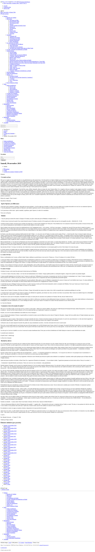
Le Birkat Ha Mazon (11, 110)
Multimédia (6, 117)
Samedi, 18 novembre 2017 (10, 444)
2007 (8, 473)
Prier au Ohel (13, 58)
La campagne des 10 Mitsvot (16, 44)
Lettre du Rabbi (13, 53)
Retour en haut (5, 489)
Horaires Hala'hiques (25, 2)
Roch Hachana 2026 (14, 21)
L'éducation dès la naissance (16, 46)
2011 (8, 462)
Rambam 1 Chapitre (14, 90)
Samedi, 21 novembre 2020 (10, 439)
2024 (8, 429)
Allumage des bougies (15, 37)
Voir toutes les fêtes (14, 20)
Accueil (5, 5)
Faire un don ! (5, 13)
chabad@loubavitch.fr (44, 545)
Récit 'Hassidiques (11, 108)
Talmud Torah (10, 100)
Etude (5, 84)
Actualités (6, 122)
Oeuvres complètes (11, 109)
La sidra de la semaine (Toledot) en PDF (13, 171)
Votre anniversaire (14, 45)
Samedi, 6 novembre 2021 (10, 436)
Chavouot (12, 33)
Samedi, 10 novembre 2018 (10, 442)
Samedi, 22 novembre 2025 (10, 425)
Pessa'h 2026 (13, 31)
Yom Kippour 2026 (14, 23)
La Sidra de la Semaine (12, 93)
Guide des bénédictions (12, 73)
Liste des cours (10, 101)
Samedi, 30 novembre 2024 (10, 428)
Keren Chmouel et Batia (12, 82)
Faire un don (7, 8)
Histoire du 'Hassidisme (12, 114)
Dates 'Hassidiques (14, 41)
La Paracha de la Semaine (13, 94)
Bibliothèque (7, 104)
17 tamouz (12, 78)
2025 (8, 427)
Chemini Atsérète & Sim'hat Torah (18, 25)
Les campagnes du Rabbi (12, 43)
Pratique (5, 16)
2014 (8, 454)
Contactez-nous (7, 7)
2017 (8, 446)
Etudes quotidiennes (11, 85)
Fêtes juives (9, 19)
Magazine (9, 106)
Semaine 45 (6, 463)
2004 (8, 478)
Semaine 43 (6, 455)
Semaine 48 (6, 461)
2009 (8, 468)
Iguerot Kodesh (10, 105)
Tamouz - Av (10, 74)
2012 (8, 459)
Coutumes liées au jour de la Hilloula (18, 54)
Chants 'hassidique (11, 116)
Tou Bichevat (13, 28)
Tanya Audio (13, 88)
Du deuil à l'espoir (14, 76)
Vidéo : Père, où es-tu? (15, 68)
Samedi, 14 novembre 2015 (10, 450)
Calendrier (9, 35)
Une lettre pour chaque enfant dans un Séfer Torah (21, 48)
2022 (8, 435)
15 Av (11, 81)
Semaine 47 (6, 466)
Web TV (9, 118)
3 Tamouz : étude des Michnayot (17, 56)
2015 (8, 451)
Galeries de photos (11, 120)
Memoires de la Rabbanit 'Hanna (14, 113)
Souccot (11, 24)
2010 (8, 465)
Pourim (11, 29)
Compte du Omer (14, 32)
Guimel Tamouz (10, 50)
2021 (8, 437)
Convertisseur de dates (15, 39)
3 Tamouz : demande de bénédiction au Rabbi (20, 70)
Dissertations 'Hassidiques (13, 112)
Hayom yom (12, 86)
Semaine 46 (6, 458)
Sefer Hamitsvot (13, 89)
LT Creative (21, 542)
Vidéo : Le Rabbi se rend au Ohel (17, 65)
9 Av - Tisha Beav (14, 80)
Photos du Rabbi (13, 69)
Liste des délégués (11, 97)
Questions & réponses (12, 96)
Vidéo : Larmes (13, 66)
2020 (8, 440)
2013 (8, 457)
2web (10, 542)
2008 (8, 470)
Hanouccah (12, 27)
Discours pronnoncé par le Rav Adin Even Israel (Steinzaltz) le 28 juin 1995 (27, 62)
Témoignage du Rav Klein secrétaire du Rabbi (20, 60)
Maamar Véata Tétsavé (15, 57)
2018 (8, 443)
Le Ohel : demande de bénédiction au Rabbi (17, 49)
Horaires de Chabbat (11, 17)
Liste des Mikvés (10, 72)
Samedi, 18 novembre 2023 (10, 431)
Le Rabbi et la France (15, 64)
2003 (8, 481)
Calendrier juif (13, 36)
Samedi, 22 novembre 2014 (10, 452)
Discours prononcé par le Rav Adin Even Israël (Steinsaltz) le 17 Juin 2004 (27, 61)
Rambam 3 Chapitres (14, 92)
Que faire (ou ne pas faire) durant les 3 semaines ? (21, 77)
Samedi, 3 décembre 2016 (10, 447)
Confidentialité (4, 547)
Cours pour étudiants (11, 102)
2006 (8, 476)
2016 (8, 448)
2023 (8, 432)
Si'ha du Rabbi (13, 52)
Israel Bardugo (28, 542)
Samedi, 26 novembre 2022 (10, 433)
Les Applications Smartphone (13, 121)
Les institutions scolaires (12, 98)
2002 (8, 484)
